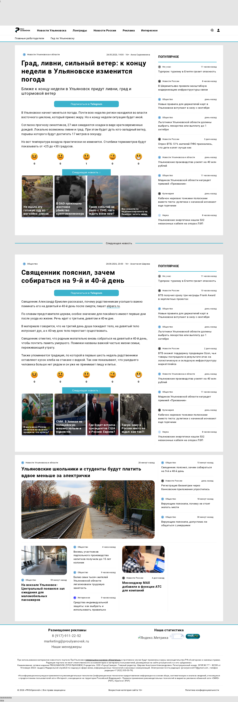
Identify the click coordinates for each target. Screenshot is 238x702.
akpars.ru (113, 306)
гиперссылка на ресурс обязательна (102, 660)
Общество (167, 99)
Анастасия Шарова (140, 264)
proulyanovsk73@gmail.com (195, 668)
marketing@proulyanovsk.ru (66, 641)
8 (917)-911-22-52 (66, 636)
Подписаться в (86, 104)
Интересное (84, 597)
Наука (165, 215)
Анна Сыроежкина (140, 54)
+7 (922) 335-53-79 (123, 670)
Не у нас (166, 67)
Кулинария (168, 193)
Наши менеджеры (66, 647)
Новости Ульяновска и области (43, 54)
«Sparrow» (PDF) (122, 681)
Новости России (170, 81)
